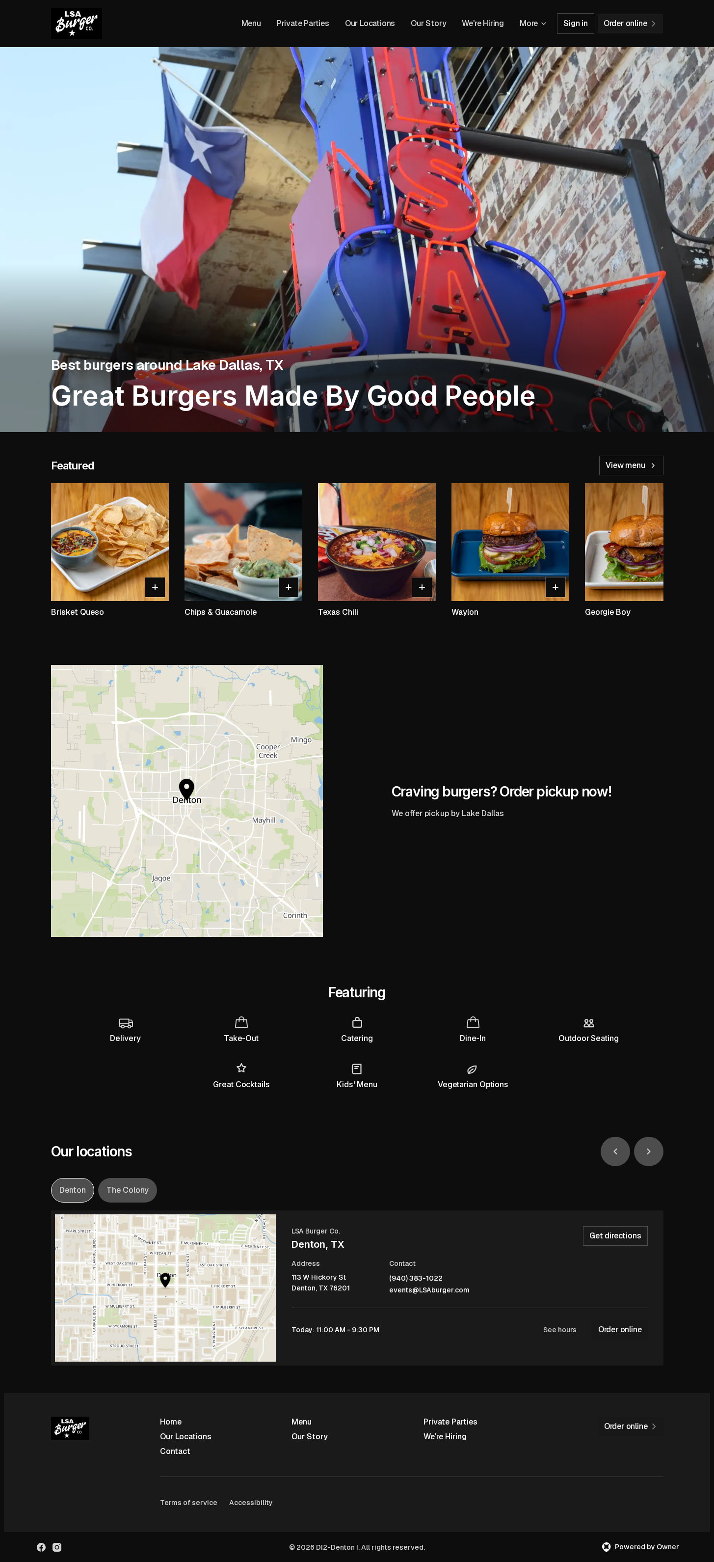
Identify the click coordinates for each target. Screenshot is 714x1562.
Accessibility (251, 1502)
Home (171, 1422)
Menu (251, 23)
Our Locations (370, 23)
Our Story (428, 23)
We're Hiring (483, 23)
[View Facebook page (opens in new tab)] (41, 1547)
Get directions (615, 1236)
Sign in (575, 23)
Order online (620, 1329)
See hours (560, 1329)
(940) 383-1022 (416, 1278)
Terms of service (188, 1502)
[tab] (72, 1190)
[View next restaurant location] (648, 1151)
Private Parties (303, 23)
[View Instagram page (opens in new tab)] (57, 1547)
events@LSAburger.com (429, 1290)
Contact (175, 1451)
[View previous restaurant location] (615, 1151)
